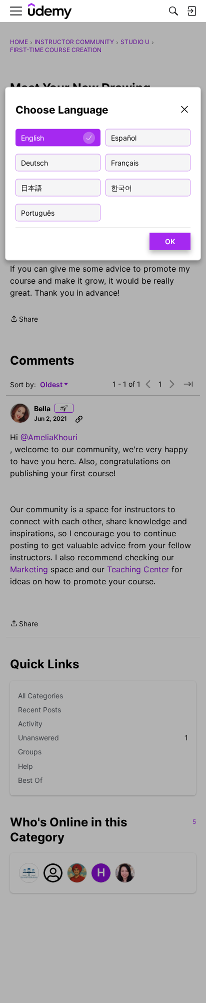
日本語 (31, 187)
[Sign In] (191, 11)
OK (170, 241)
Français (124, 162)
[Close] (184, 110)
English (32, 137)
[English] (50, 11)
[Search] (173, 11)
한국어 (121, 187)
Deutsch (34, 162)
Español (123, 137)
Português (37, 212)
